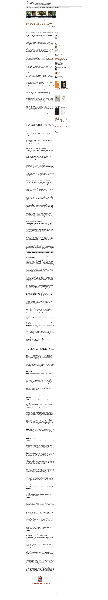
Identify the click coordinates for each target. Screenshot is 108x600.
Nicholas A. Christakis (60, 58)
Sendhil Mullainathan (60, 42)
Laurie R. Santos (59, 62)
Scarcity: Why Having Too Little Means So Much (64, 117)
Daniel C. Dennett (59, 72)
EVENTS (51, 5)
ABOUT (62, 5)
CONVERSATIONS (33, 5)
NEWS (54, 5)
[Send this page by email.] (29, 591)
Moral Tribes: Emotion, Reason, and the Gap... (57, 104)
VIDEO (38, 5)
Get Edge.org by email (61, 594)
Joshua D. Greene (59, 54)
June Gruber (59, 46)
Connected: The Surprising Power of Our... (57, 89)
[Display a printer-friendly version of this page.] (27, 591)
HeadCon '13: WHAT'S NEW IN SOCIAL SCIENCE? (41, 583)
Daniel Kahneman (59, 76)
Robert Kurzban (59, 50)
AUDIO (41, 5)
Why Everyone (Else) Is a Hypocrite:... (57, 117)
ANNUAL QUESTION (46, 5)
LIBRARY (58, 5)
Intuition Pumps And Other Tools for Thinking (64, 89)
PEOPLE (65, 5)
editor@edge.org (47, 594)
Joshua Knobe (59, 66)
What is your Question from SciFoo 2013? (61, 126)
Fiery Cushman (29, 32)
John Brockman (50, 593)
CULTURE (56, 132)
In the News (54, 594)
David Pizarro (59, 68)
